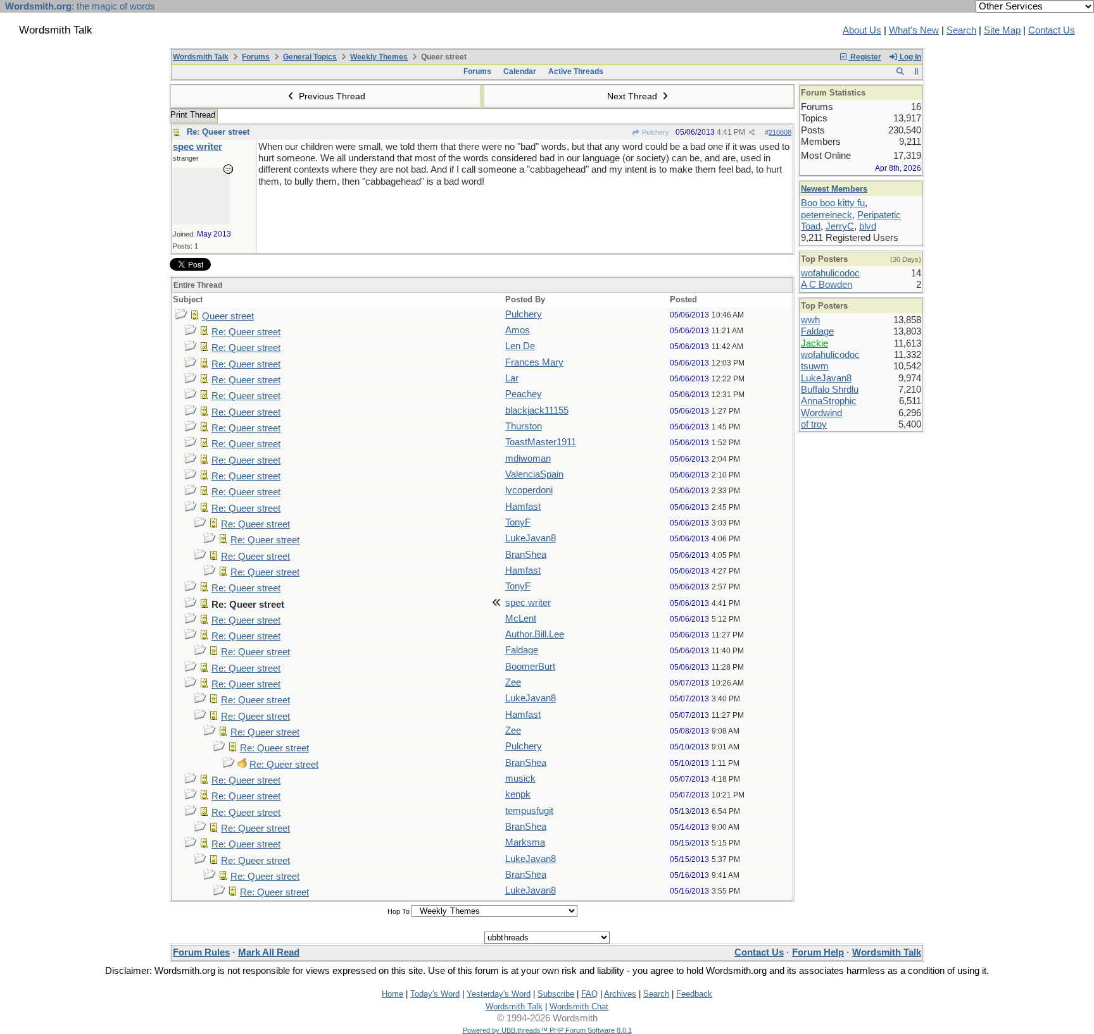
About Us (862, 30)
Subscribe (556, 994)
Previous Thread (330, 96)
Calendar (519, 71)
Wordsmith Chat (579, 1006)
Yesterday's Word (499, 994)
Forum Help (818, 952)
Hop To (398, 911)
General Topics (310, 56)
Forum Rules (201, 952)
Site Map (1002, 30)
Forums (256, 56)
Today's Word (435, 994)
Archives (620, 994)
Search (961, 30)
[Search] (900, 71)
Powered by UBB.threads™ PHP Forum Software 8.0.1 (547, 1030)
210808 (780, 132)
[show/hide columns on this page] (916, 71)
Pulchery (654, 132)
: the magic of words (80, 6)
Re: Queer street (218, 132)
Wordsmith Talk (201, 56)
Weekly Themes (379, 56)
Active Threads (575, 71)
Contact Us (1051, 30)
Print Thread (192, 115)
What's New (914, 30)
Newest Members (834, 189)
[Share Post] (751, 132)
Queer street (228, 316)
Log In (909, 56)
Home (392, 994)
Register (864, 56)
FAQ (589, 994)
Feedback (694, 994)
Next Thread (633, 96)
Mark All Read (268, 952)
